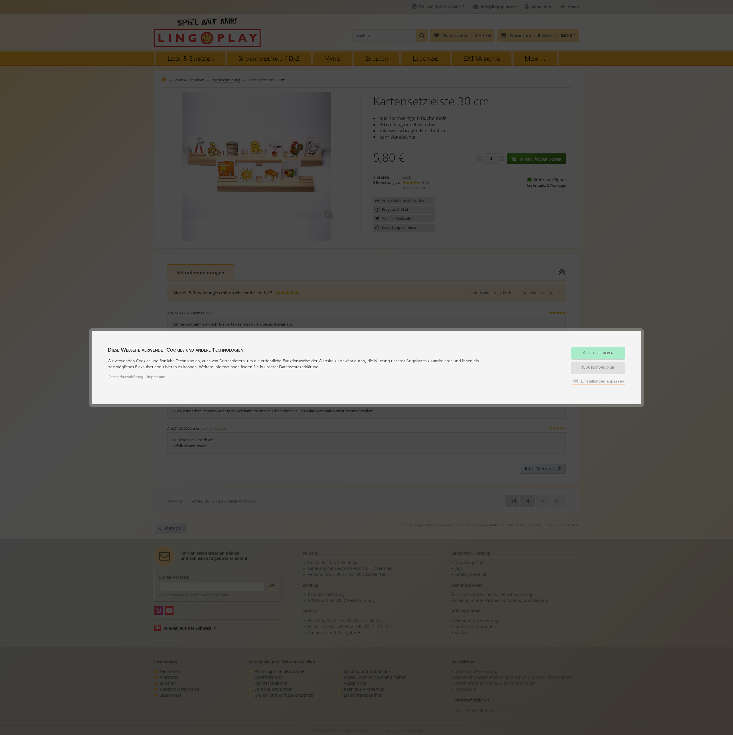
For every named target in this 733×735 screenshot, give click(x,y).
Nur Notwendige (598, 368)
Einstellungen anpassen (602, 381)
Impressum (156, 377)
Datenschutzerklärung (125, 377)
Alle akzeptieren (598, 353)
